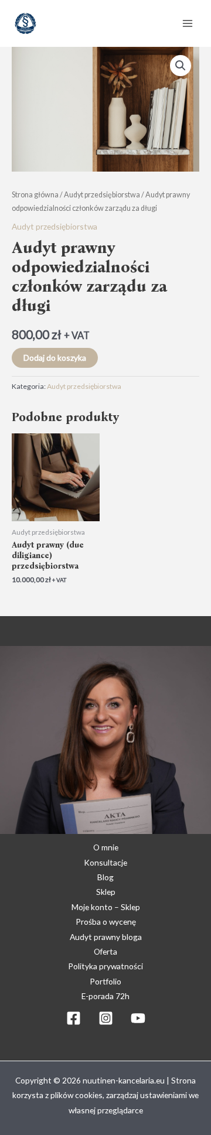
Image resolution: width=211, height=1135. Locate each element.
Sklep (105, 892)
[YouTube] (138, 1018)
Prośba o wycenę (106, 922)
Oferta (105, 951)
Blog (105, 877)
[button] (180, 65)
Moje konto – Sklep (106, 907)
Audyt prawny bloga (106, 937)
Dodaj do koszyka (54, 358)
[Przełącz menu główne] (187, 23)
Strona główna (35, 194)
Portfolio (105, 981)
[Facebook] (73, 1018)
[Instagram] (105, 1018)
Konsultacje (105, 862)
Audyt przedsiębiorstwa (102, 194)
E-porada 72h (105, 996)
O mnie (105, 847)
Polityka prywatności (105, 966)
